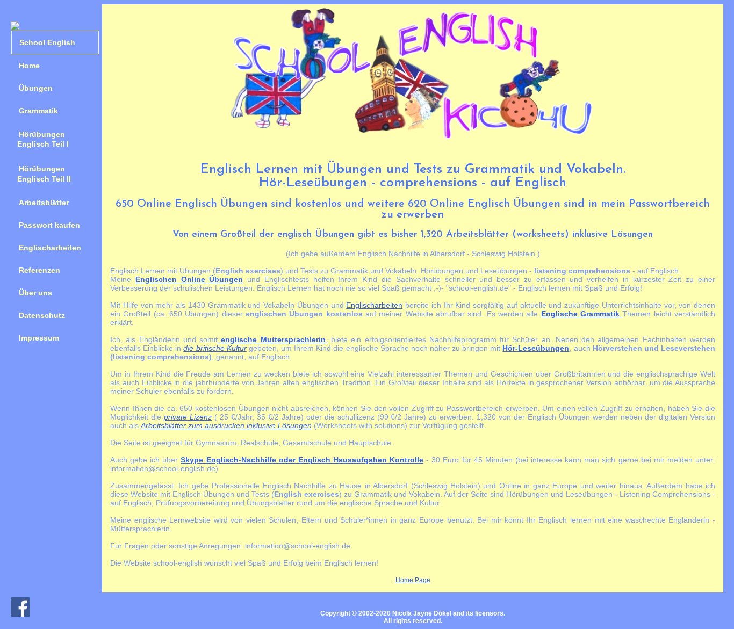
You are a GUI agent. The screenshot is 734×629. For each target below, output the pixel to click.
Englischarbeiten (50, 247)
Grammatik (38, 110)
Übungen (36, 88)
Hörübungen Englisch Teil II (41, 173)
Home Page (412, 580)
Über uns (35, 292)
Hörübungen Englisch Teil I (40, 139)
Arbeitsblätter (44, 202)
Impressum (39, 338)
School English (47, 42)
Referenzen (39, 270)
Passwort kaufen (49, 225)
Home (29, 65)
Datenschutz (42, 315)
